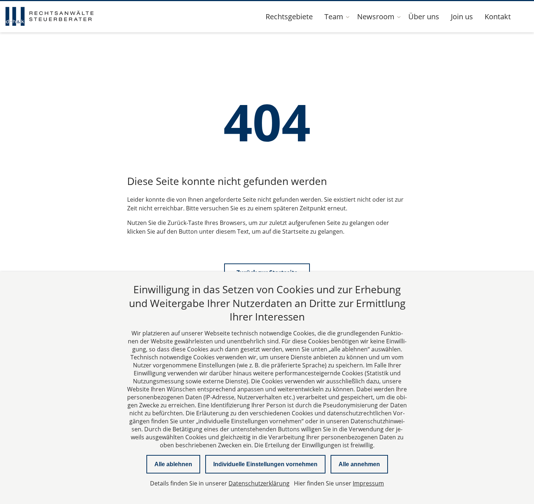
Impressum (368, 483)
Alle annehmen (359, 464)
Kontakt (498, 16)
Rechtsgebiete (289, 16)
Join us (462, 16)
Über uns (423, 16)
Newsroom (376, 16)
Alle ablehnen (173, 464)
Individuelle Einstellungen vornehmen (265, 464)
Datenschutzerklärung (259, 483)
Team (333, 16)
